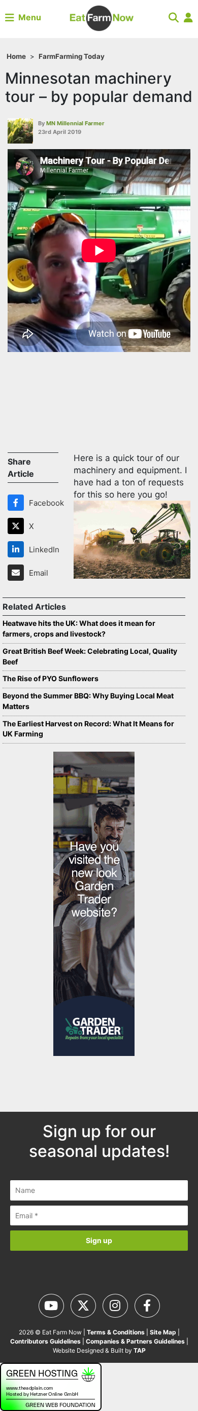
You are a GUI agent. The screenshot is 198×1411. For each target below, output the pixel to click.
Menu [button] (27, 17)
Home (16, 56)
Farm (47, 56)
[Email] (18, 572)
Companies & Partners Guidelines (135, 1341)
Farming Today (80, 56)
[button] (174, 17)
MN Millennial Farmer (75, 123)
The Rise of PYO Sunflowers (50, 678)
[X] (18, 526)
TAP (140, 1350)
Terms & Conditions (116, 1332)
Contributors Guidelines (45, 1341)
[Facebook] (18, 502)
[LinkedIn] (18, 549)
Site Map (163, 1332)
